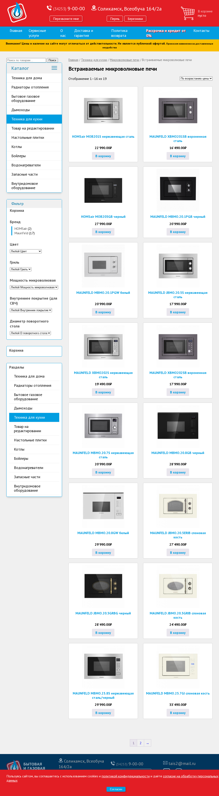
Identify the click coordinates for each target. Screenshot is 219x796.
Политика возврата (119, 33)
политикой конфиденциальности (126, 776)
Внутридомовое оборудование (24, 185)
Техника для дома (26, 77)
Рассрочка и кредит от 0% (166, 33)
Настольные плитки (27, 137)
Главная (16, 30)
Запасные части (24, 174)
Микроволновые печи (124, 60)
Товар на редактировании (32, 128)
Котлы (16, 146)
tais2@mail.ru (182, 763)
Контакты (201, 30)
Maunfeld (21, 233)
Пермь (115, 18)
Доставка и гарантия (83, 33)
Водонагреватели (26, 165)
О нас (63, 33)
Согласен (116, 789)
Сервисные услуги (37, 33)
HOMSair (20, 228)
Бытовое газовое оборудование (25, 98)
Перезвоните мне (66, 18)
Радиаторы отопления (30, 87)
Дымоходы (20, 109)
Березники (135, 18)
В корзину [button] (103, 156)
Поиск (52, 60)
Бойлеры (18, 155)
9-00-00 (69, 8)
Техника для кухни (26, 118)
